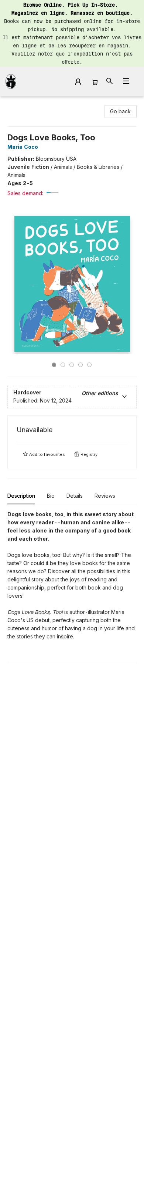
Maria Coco (22, 147)
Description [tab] (21, 496)
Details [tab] (74, 496)
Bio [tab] (51, 496)
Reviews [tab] (105, 496)
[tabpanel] (72, 586)
